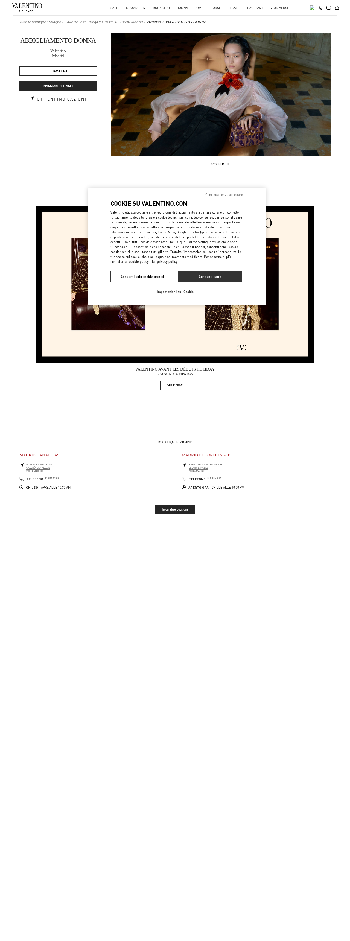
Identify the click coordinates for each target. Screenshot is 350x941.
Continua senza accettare (224, 195)
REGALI (233, 8)
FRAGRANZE (254, 8)
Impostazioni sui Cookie (175, 292)
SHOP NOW (178, 386)
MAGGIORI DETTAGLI (58, 86)
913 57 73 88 (52, 478)
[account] (328, 8)
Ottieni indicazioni (61, 99)
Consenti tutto (210, 277)
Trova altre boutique (175, 509)
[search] (312, 7)
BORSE (216, 8)
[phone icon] (320, 7)
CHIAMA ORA (58, 71)
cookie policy (139, 262)
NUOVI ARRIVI (136, 8)
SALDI (114, 8)
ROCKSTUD (161, 8)
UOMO (199, 8)
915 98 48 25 (214, 478)
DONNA (182, 8)
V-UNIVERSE (279, 8)
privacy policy (167, 262)
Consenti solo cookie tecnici (142, 277)
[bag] (337, 7)
